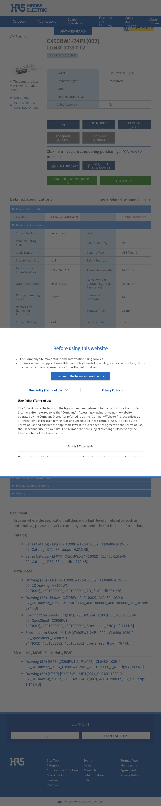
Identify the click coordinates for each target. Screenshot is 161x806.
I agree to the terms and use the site (80, 376)
